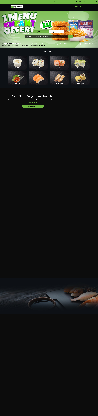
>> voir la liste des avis (87, 1)
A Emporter (57, 31)
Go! (71, 36)
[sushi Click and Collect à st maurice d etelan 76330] (57, 43)
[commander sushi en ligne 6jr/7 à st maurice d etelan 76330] (5, 43)
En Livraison (42, 31)
